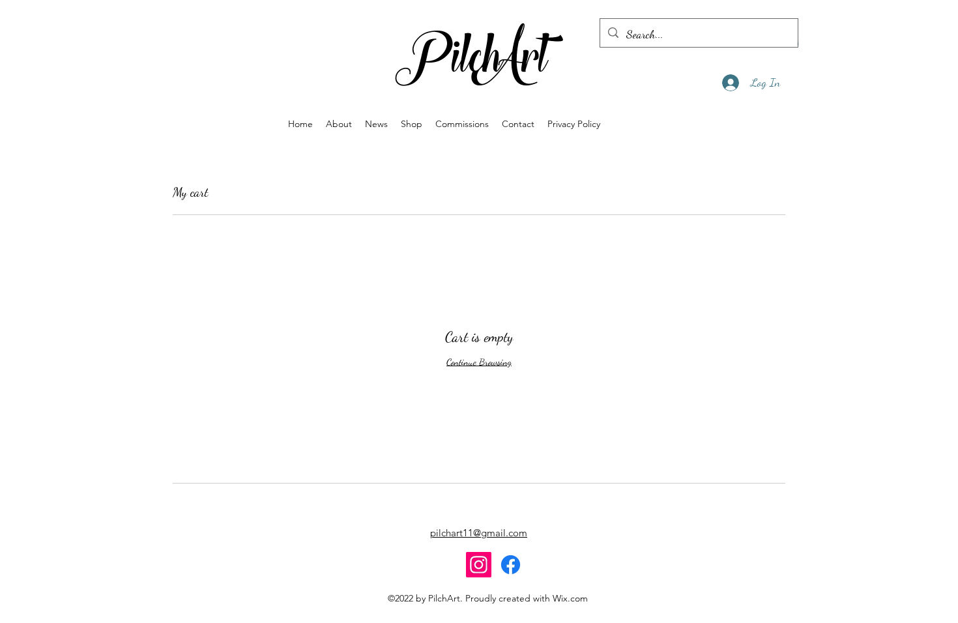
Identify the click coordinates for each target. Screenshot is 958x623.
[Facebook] (510, 564)
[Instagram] (478, 564)
